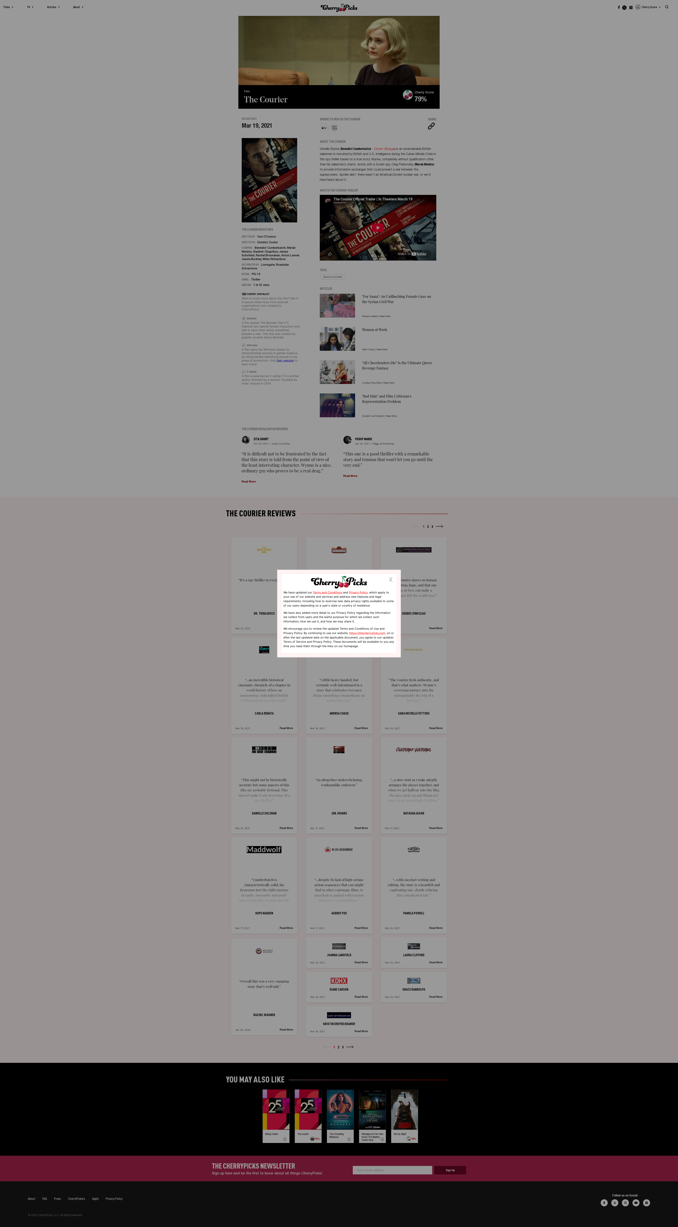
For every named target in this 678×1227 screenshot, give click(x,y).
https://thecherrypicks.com (367, 633)
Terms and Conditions (327, 592)
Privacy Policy (358, 592)
